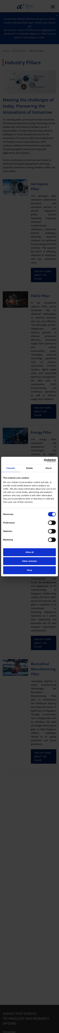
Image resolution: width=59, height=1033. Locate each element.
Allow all (29, 552)
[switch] (52, 523)
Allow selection (29, 561)
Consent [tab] (10, 468)
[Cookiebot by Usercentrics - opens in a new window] (44, 460)
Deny (29, 570)
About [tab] (48, 468)
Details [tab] (29, 468)
